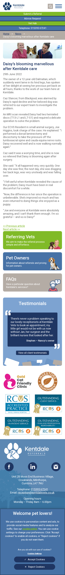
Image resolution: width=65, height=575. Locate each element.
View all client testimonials (32, 352)
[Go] (50, 6)
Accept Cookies (36, 559)
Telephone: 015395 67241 (32, 28)
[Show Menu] (58, 6)
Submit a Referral (32, 13)
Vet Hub (32, 23)
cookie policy (29, 528)
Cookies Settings (35, 554)
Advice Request (32, 18)
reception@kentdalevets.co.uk (36, 492)
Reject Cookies (36, 566)
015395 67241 (39, 489)
